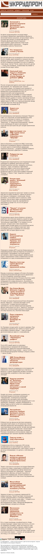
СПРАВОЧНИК (25, 10)
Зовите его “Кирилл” (14, 109)
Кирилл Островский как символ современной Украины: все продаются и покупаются (16, 239)
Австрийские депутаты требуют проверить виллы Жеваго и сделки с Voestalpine (17, 413)
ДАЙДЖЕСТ (18, 10)
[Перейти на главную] (21, 8)
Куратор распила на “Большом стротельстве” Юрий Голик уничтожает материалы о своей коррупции (18, 383)
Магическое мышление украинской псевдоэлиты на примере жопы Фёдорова (16, 512)
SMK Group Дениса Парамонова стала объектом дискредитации (17, 359)
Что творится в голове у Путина (16, 50)
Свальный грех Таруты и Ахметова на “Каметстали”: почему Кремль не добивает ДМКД (18, 74)
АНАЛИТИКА (10, 10)
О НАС (32, 10)
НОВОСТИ (3, 10)
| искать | (35, 14)
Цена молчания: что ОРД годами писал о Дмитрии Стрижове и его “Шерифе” (18, 134)
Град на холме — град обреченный (17, 438)
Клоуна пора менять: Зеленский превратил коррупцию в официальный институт (17, 183)
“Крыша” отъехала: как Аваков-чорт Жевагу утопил (18, 209)
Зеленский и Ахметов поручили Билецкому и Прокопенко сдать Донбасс (17, 25)
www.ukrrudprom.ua (6, 546)
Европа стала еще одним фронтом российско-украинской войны (17, 264)
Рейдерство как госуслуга (16, 155)
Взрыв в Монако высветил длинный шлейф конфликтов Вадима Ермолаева (18, 458)
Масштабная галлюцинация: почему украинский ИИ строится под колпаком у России (18, 485)
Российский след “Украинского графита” (17, 337)
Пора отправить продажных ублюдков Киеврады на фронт (16, 318)
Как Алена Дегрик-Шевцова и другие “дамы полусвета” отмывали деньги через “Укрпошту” (17, 291)
